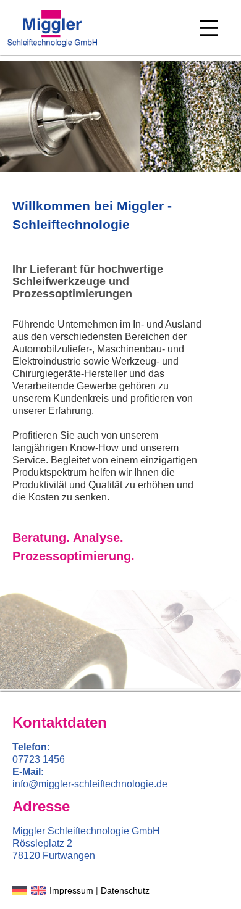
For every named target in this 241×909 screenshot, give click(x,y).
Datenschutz (125, 890)
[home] (53, 28)
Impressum (71, 890)
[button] (208, 28)
